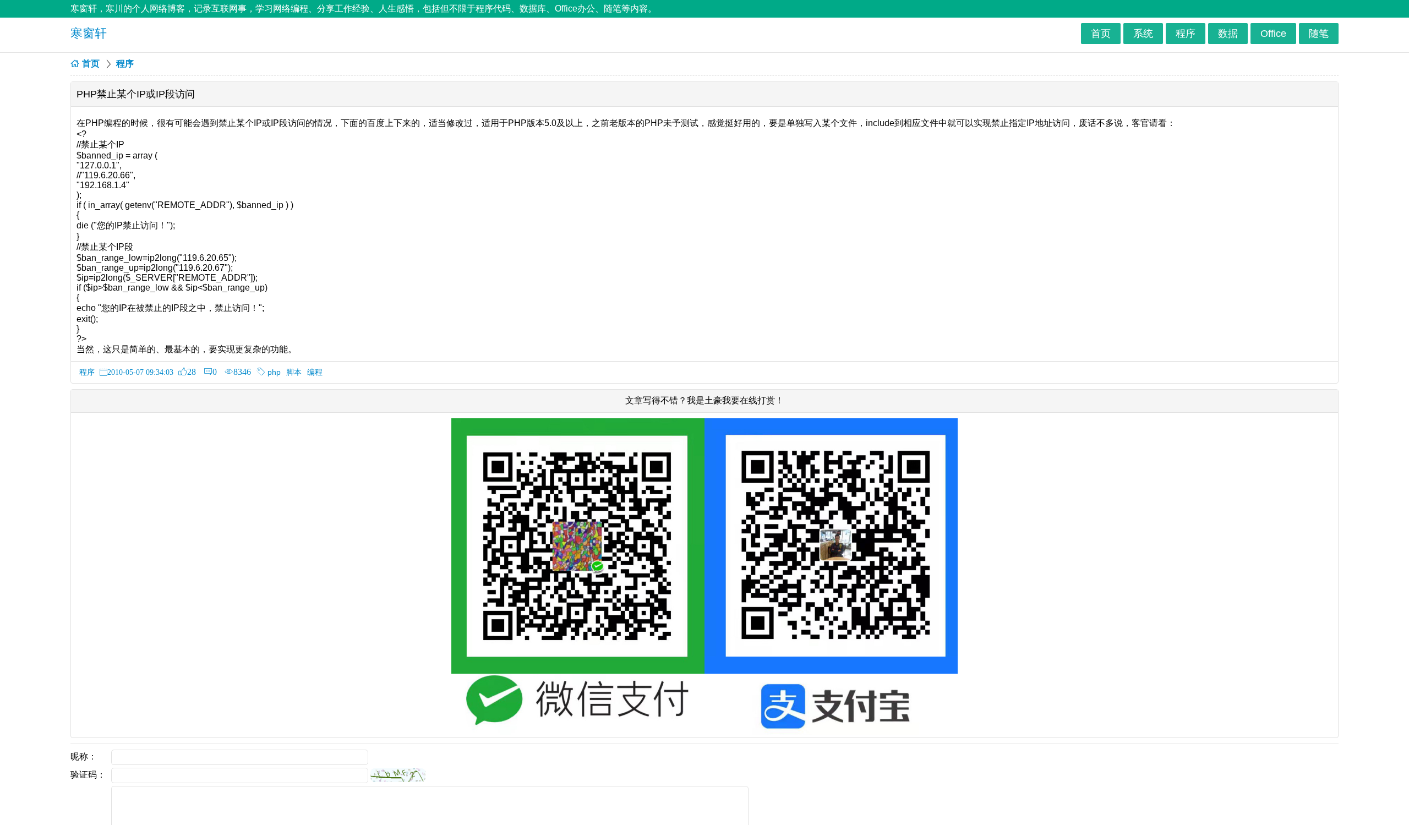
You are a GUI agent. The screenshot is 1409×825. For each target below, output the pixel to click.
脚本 (294, 372)
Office (1273, 33)
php (274, 372)
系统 (1143, 33)
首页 (1101, 33)
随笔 (1319, 33)
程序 (1185, 33)
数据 (1228, 33)
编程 (315, 372)
